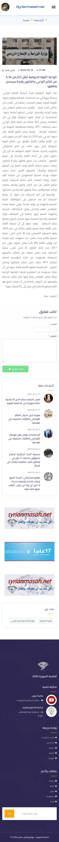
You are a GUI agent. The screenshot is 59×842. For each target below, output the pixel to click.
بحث (9, 813)
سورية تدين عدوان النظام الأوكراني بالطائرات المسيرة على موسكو (24, 419)
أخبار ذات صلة (46, 385)
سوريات (51, 758)
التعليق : (52, 336)
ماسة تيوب (37, 696)
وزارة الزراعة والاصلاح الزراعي (22, 621)
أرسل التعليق (17, 369)
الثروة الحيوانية (45, 621)
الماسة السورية (42, 837)
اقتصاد (51, 753)
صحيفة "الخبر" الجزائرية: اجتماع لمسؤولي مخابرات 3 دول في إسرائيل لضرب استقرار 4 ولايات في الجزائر (23, 460)
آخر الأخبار (50, 743)
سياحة (51, 781)
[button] (53, 7)
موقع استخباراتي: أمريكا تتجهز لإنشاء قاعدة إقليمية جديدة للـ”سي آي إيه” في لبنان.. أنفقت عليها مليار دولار (24, 483)
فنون (52, 791)
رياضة (52, 786)
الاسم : (53, 324)
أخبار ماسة (38, 20)
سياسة (26, 20)
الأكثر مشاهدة (48, 738)
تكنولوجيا (50, 796)
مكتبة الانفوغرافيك (32, 707)
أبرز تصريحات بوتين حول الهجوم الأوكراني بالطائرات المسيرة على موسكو (24, 438)
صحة (52, 801)
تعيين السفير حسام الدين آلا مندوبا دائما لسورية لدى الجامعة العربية (22, 401)
